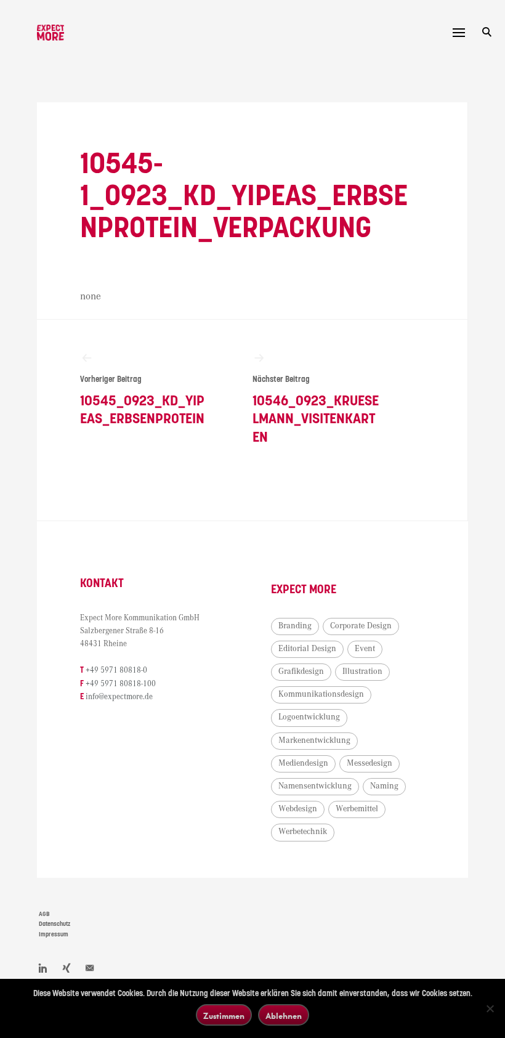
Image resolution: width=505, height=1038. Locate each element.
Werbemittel (357, 809)
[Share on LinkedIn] (43, 968)
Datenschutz (54, 924)
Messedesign (369, 763)
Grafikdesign (301, 671)
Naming (384, 786)
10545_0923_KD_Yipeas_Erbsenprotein (142, 401)
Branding (295, 626)
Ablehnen (283, 1015)
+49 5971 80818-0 (116, 671)
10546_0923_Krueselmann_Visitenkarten (315, 410)
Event (365, 648)
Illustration (362, 671)
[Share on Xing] (66, 968)
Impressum (53, 934)
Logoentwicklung (309, 717)
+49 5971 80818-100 (121, 684)
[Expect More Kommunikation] (50, 33)
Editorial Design (307, 648)
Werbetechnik (302, 831)
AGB (44, 914)
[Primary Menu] (459, 32)
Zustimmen (223, 1015)
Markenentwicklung (314, 740)
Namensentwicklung (315, 786)
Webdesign (297, 809)
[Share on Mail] (90, 968)
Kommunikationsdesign (321, 694)
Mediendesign (303, 763)
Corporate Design (361, 626)
